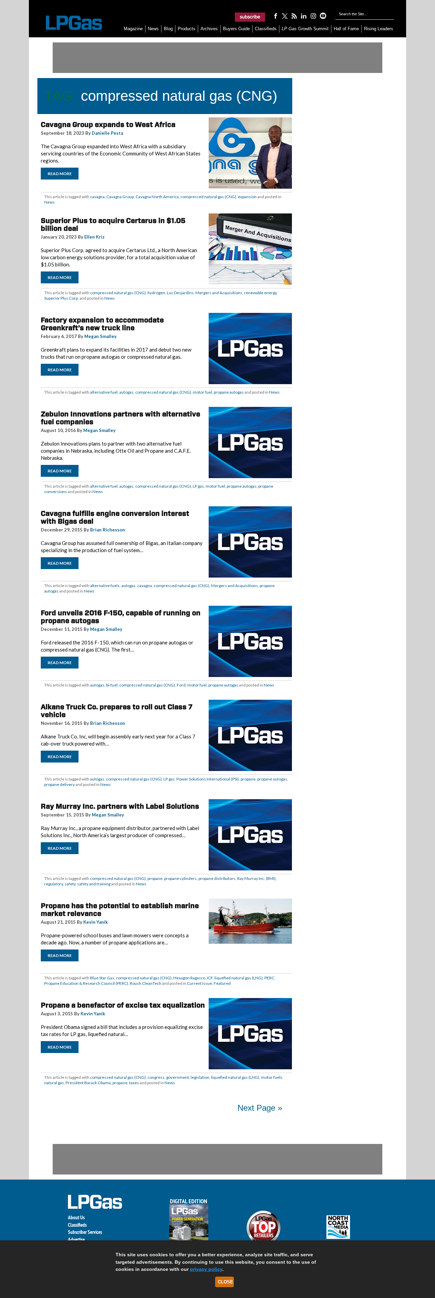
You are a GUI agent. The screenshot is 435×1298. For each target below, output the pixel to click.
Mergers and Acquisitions (218, 292)
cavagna (97, 196)
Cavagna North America (157, 196)
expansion (247, 196)
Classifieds (266, 28)
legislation (200, 1077)
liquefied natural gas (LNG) (238, 977)
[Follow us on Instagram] (313, 15)
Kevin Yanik (95, 922)
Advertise (76, 1239)
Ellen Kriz (94, 237)
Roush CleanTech (145, 983)
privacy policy (206, 1269)
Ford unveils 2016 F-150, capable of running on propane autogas (121, 617)
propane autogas (229, 392)
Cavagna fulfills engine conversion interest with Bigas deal (115, 517)
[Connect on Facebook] (275, 15)
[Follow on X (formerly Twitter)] (285, 15)
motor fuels (271, 1077)
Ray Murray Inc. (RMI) (256, 878)
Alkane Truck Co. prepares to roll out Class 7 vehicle (117, 711)
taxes (134, 1082)
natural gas (54, 1082)
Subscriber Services (85, 1232)
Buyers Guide (236, 28)
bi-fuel (112, 685)
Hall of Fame (346, 28)
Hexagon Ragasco (189, 977)
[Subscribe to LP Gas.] (250, 17)
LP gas (198, 486)
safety (70, 883)
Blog (168, 28)
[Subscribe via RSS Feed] (294, 15)
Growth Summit (305, 28)
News (153, 28)
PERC (269, 977)
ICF (210, 977)
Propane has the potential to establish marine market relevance (120, 910)
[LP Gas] (68, 23)
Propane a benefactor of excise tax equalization (123, 1005)
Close (225, 1281)
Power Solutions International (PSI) (207, 779)
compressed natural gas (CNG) (208, 196)
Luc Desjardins (180, 292)
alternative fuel (104, 392)
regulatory (53, 883)
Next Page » (260, 1107)
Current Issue (199, 983)
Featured (222, 983)
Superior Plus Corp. (61, 298)
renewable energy (260, 292)
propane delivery (59, 784)
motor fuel (202, 392)
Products (186, 28)
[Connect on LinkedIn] (304, 15)
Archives (209, 28)
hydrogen (156, 292)
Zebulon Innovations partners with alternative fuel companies (120, 418)
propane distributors (217, 878)
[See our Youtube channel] (323, 15)
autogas (126, 392)
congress (155, 1077)
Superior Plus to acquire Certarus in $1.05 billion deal (113, 224)
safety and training (93, 883)
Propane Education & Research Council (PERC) (86, 983)
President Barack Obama (88, 1082)
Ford (181, 685)
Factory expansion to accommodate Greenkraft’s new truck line (102, 324)
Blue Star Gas (102, 977)
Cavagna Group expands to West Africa (108, 124)
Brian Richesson (107, 529)
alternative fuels (105, 585)
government (177, 1077)
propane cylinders (180, 878)
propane (248, 779)
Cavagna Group (120, 196)
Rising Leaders (378, 28)
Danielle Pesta (107, 133)
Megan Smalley (100, 336)
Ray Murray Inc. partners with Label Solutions (120, 806)
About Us (76, 1217)
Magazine (133, 28)
